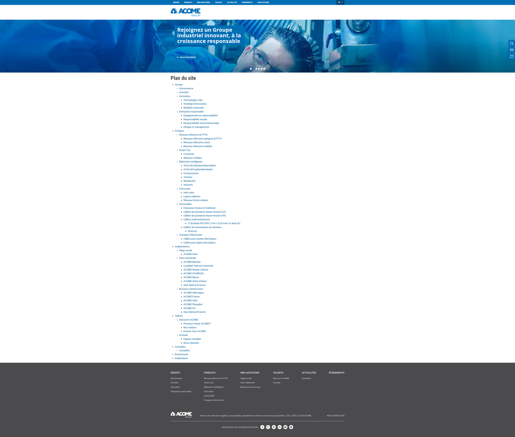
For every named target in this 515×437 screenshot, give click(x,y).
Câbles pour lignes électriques (199, 242)
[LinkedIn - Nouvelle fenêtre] (280, 427)
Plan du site (205, 416)
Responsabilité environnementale (201, 123)
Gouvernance (186, 88)
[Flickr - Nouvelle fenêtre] (291, 427)
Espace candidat (192, 339)
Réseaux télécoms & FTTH (193, 134)
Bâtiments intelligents (190, 161)
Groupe (176, 2)
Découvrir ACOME (188, 319)
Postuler (183, 335)
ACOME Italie (190, 300)
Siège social (185, 250)
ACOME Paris (190, 254)
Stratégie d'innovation (195, 103)
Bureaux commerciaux (191, 288)
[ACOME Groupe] (181, 414)
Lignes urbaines (191, 196)
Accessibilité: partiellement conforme (246, 416)
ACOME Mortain (192, 261)
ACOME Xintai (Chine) (195, 281)
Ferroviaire (185, 188)
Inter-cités (188, 192)
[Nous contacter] (511, 50)
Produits (188, 2)
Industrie (188, 184)
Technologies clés (193, 100)
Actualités (232, 2)
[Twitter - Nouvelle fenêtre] (274, 427)
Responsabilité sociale (195, 119)
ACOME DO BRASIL (193, 273)
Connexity (188, 154)
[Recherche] (511, 43)
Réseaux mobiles (192, 157)
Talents (218, 2)
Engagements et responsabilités (200, 115)
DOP (294, 416)
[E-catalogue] (511, 56)
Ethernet (192, 231)
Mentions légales (220, 416)
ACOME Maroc (191, 277)
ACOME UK (189, 308)
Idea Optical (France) (194, 285)
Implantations (203, 2)
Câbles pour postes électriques (199, 238)
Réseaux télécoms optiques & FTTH (202, 138)
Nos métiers (189, 327)
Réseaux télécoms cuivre (196, 142)
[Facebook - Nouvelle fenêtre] (268, 427)
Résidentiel (189, 180)
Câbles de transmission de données (202, 227)
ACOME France (191, 296)
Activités (183, 92)
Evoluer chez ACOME (194, 331)
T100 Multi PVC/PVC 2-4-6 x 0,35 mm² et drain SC (214, 223)
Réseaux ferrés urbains (195, 200)
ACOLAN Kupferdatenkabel (198, 169)
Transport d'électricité (190, 234)
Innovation (184, 96)
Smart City (184, 150)
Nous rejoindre (188, 57)
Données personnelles (275, 416)
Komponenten (191, 173)
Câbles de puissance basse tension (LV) (204, 211)
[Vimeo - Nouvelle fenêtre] (262, 427)
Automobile (185, 204)
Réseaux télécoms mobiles (197, 146)
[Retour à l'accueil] (185, 12)
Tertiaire (187, 177)
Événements (247, 2)
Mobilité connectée (193, 107)
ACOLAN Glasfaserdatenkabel (199, 165)
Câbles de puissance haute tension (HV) (204, 215)
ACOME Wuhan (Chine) (195, 269)
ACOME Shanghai (192, 304)
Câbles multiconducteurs (196, 219)
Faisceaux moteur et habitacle (199, 208)
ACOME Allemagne (193, 292)
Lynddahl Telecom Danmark (198, 265)
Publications (263, 2)
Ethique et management (196, 127)
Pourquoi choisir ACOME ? (197, 323)
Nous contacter (335, 416)
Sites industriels (187, 258)
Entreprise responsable (191, 111)
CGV (288, 416)
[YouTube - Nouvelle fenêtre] (285, 427)
